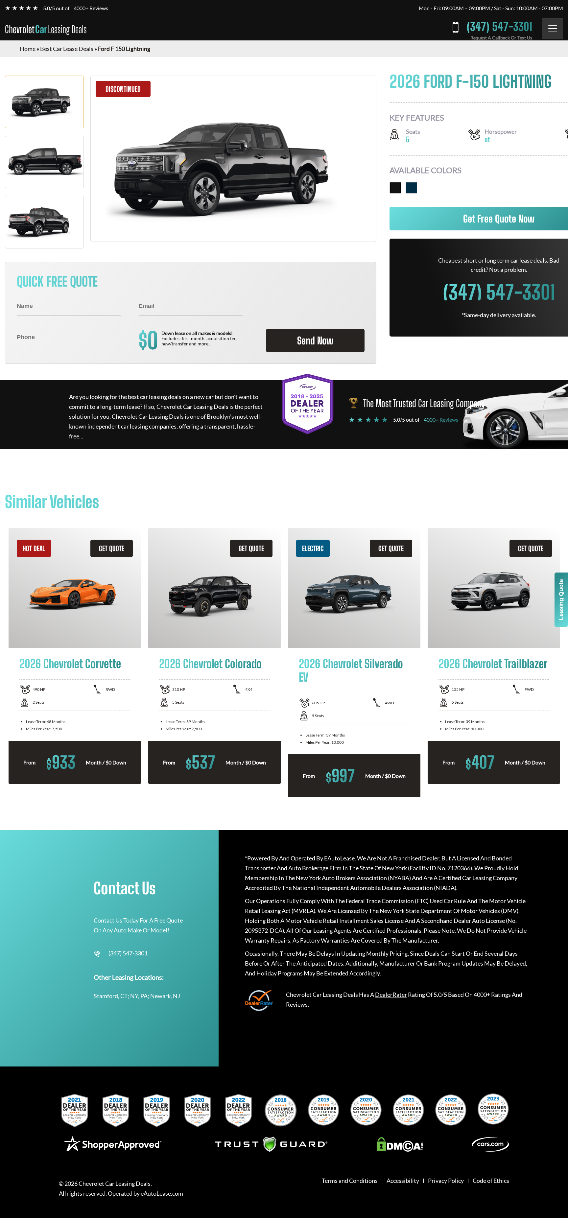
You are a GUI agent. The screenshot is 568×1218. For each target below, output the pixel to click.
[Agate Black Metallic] (395, 187)
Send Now (315, 340)
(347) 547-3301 (499, 26)
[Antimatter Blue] (411, 187)
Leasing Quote (561, 599)
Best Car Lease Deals (66, 48)
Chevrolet (46, 29)
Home (28, 48)
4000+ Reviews (91, 8)
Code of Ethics (491, 1181)
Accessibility (403, 1181)
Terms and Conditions (350, 1181)
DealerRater (391, 994)
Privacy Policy (446, 1181)
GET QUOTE (111, 548)
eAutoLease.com (162, 1193)
